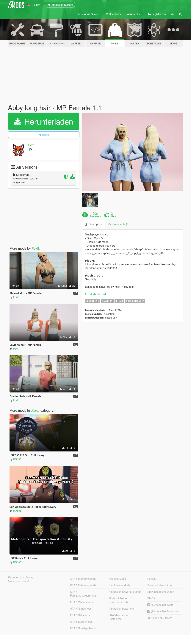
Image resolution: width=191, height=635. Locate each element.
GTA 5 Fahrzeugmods (83, 585)
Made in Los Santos (20, 581)
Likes (113, 216)
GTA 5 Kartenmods (81, 621)
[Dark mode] (172, 14)
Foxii (31, 144)
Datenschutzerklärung (160, 585)
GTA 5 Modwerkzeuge (83, 578)
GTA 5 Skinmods (80, 615)
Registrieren (158, 14)
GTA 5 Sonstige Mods (83, 628)
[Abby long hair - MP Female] (132, 152)
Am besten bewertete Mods (125, 592)
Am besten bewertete (121, 608)
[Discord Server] (30, 149)
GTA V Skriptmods (81, 608)
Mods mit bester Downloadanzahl (118, 600)
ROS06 (17, 459)
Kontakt (151, 578)
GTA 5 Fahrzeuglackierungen (83, 593)
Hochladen (115, 14)
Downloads (95, 216)
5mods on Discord (161, 618)
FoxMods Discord (95, 294)
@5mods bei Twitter (162, 605)
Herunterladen (47, 121)
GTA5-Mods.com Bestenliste (119, 617)
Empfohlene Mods (119, 585)
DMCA (151, 598)
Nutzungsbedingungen (160, 592)
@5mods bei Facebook (164, 611)
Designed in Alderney (20, 577)
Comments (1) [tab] (120, 224)
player (35, 410)
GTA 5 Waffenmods (81, 602)
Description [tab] (94, 224)
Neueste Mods (117, 578)
